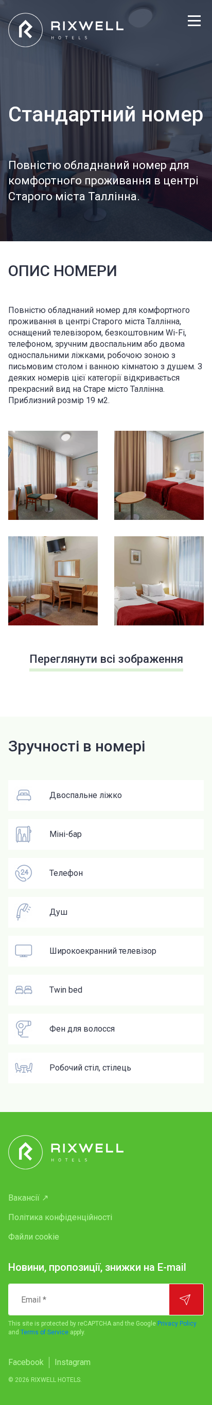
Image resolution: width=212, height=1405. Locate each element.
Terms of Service (44, 1332)
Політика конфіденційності (60, 1217)
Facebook (26, 1362)
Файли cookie (33, 1237)
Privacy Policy (177, 1323)
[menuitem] (106, 1198)
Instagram (73, 1362)
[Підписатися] (186, 1299)
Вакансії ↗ (28, 1198)
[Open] (53, 475)
